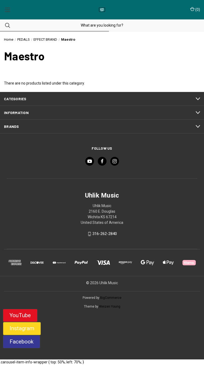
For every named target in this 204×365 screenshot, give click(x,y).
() (197, 9)
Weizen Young (109, 306)
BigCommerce (110, 298)
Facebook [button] (21, 341)
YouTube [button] (20, 315)
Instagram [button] (22, 328)
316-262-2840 (104, 234)
